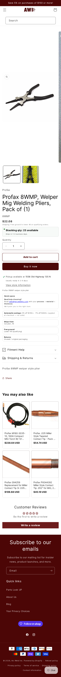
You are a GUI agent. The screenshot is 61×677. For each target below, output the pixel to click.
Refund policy (51, 661)
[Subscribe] (51, 570)
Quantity (6, 240)
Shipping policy (49, 665)
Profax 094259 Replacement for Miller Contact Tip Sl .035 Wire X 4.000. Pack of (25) (16, 485)
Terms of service (31, 665)
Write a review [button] (30, 525)
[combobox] (31, 20)
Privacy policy (14, 665)
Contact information (32, 670)
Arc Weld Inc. (17, 661)
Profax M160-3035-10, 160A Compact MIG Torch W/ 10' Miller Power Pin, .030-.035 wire (15, 436)
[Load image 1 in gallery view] (11, 174)
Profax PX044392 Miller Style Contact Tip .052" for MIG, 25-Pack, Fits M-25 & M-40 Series (44, 485)
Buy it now (30, 266)
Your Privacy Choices (18, 611)
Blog (8, 604)
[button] (4, 9)
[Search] (52, 20)
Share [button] (8, 378)
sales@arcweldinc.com (18, 301)
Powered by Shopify (33, 661)
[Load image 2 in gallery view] (30, 174)
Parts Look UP (14, 589)
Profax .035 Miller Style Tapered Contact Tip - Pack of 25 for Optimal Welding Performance (44, 436)
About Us (11, 597)
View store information (18, 285)
